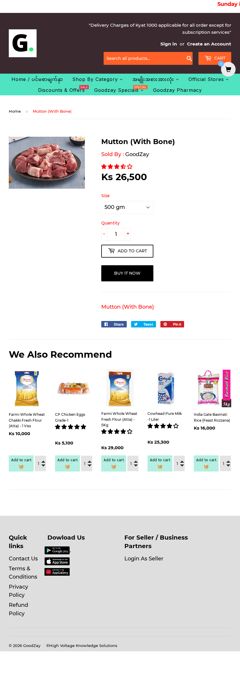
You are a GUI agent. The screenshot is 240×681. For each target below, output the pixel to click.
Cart (219, 58)
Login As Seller (143, 558)
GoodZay (137, 154)
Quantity (110, 223)
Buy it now (127, 273)
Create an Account (209, 44)
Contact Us (23, 558)
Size (105, 195)
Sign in (168, 44)
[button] (117, 166)
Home (15, 111)
